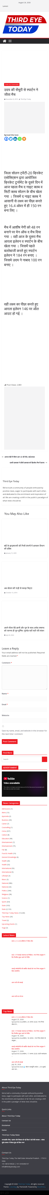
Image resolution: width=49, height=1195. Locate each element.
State (4, 905)
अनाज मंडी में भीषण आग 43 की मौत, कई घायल (20, 457)
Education (5, 838)
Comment (7, 663)
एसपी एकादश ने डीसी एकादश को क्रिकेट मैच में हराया (27, 462)
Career (4, 824)
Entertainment (7, 842)
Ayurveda (5, 816)
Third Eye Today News (12, 84)
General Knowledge (9, 857)
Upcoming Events (8, 924)
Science (4, 898)
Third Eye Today (26, 99)
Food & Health (7, 853)
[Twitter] (11, 139)
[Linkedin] (15, 139)
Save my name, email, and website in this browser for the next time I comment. (24, 732)
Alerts (4, 812)
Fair (3, 850)
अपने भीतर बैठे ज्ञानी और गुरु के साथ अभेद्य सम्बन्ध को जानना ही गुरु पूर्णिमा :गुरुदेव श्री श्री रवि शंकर (24, 629)
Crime (4, 831)
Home (4, 1130)
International (6, 868)
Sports (4, 902)
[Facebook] (6, 139)
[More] (24, 139)
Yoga (4, 928)
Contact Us (6, 1121)
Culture (4, 835)
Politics (4, 891)
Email (5, 704)
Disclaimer (6, 1125)
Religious (5, 894)
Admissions (6, 809)
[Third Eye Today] (4, 41)
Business (5, 820)
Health (4, 861)
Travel (4, 920)
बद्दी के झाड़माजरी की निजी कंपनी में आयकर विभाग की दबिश (24, 547)
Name (5, 693)
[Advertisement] (24, 117)
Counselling (6, 827)
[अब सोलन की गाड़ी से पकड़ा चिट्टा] (22, 563)
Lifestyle (5, 876)
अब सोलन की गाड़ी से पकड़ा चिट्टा (18, 588)
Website (5, 715)
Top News (5, 917)
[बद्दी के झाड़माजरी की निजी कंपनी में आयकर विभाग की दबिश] (24, 520)
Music (4, 879)
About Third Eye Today (11, 1116)
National (5, 883)
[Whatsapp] (20, 139)
